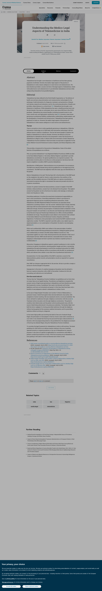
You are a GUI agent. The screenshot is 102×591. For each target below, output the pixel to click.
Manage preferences (7, 582)
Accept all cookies (11, 586)
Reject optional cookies (31, 586)
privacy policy (10, 578)
